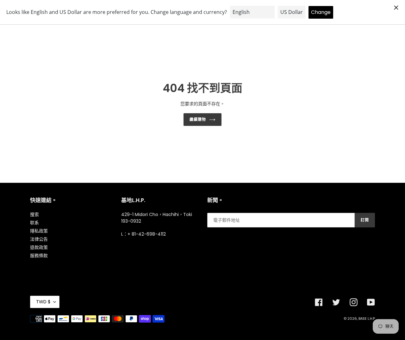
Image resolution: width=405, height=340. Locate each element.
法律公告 (39, 239)
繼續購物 (198, 119)
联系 (34, 222)
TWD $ (43, 302)
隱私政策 (39, 231)
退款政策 (39, 247)
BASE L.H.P (366, 318)
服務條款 (39, 255)
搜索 (34, 214)
